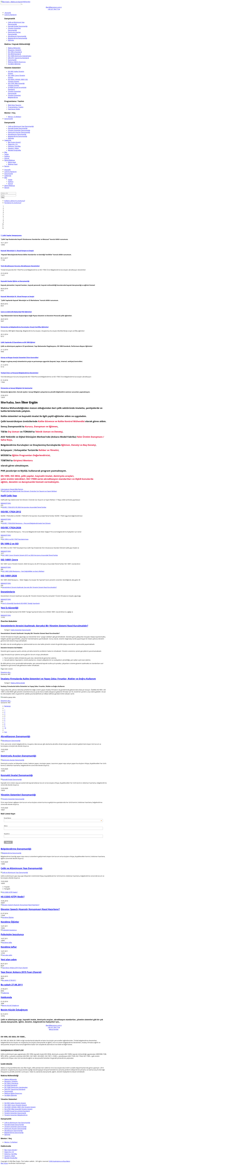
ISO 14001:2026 (9, 575)
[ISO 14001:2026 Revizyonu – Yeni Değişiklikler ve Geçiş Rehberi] (22, 571)
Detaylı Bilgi (14, 489)
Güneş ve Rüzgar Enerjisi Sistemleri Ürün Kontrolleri (19, 358)
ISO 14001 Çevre (9, 559)
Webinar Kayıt (12, 164)
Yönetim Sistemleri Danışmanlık (14, 92)
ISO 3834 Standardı (14, 54)
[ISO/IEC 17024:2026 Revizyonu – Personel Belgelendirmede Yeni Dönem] (26, 523)
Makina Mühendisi (14, 48)
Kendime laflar (9, 946)
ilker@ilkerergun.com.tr (54, 7)
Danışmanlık (12, 60)
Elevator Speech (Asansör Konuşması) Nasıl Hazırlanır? (30, 909)
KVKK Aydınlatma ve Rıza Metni (59, 1161)
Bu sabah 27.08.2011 (12, 984)
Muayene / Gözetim (14, 50)
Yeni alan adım (9, 959)
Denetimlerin (8, 591)
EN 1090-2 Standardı (15, 52)
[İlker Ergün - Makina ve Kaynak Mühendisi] (15, 2)
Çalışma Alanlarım (10, 172)
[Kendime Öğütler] (7, 917)
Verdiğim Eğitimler (14, 64)
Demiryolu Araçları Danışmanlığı (14, 33)
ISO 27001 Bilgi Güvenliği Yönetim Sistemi (16, 84)
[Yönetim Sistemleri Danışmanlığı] (12, 799)
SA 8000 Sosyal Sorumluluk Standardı (17, 1111)
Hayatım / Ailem (13, 148)
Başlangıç (7, 706)
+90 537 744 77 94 (54, 9)
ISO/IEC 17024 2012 (11, 511)
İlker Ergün (4, 1163)
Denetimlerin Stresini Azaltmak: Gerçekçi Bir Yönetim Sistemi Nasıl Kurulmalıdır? (44, 625)
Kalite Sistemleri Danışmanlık (21, 630)
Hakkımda (7, 176)
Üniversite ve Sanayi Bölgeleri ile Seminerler (16, 388)
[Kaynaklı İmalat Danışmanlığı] (11, 779)
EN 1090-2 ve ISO (10, 543)
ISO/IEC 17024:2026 (11, 527)
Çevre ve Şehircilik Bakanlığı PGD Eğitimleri (16, 312)
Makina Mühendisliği (18, 683)
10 (5, 728)
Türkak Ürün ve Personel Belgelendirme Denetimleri (19, 373)
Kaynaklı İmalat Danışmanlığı (17, 26)
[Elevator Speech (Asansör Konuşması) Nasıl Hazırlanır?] (20, 905)
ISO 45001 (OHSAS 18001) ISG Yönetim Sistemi (18, 80)
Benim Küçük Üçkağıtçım (14, 1009)
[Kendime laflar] (6, 943)
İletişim (6, 188)
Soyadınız (7, 833)
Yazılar (10, 180)
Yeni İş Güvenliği (9, 607)
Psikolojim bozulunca (12, 934)
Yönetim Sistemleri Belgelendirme (14, 96)
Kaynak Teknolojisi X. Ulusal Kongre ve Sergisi (17, 251)
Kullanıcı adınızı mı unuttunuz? (14, 201)
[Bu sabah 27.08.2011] (8, 980)
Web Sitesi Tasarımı (14, 105)
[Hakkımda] (5, 993)
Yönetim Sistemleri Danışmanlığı (14, 29)
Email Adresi (53, 818)
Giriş (2, 197)
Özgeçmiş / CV (13, 144)
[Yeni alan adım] (6, 955)
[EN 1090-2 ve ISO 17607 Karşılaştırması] (14, 539)
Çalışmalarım (5, 489)
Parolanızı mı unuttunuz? (12, 203)
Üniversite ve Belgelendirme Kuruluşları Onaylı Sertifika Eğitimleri (25, 327)
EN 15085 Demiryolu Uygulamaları (19, 56)
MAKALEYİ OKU (6, 503)
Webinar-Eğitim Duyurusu (17, 62)
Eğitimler (11, 40)
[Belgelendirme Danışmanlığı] (11, 853)
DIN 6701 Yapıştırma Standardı (18, 58)
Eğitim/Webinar (9, 186)
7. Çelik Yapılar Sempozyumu (11, 235)
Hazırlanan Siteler (14, 109)
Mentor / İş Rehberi (14, 117)
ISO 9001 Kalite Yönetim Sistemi (15, 1103)
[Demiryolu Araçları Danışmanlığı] (12, 760)
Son (5, 732)
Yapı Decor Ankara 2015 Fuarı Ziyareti (21, 972)
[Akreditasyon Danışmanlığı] (10, 741)
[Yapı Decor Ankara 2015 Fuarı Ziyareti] (14, 968)
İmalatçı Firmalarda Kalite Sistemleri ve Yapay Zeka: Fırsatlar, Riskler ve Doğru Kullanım (48, 678)
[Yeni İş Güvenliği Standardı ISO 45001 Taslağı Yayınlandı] (20, 603)
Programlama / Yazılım (15, 107)
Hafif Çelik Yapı (9, 495)
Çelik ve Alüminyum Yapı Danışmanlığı (16, 23)
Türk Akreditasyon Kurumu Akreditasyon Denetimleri (20, 266)
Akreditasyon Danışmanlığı (17, 36)
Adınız (6, 826)
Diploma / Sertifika (14, 146)
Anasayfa (7, 170)
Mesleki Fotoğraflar (14, 150)
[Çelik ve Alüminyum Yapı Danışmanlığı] (14, 873)
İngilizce (10, 182)
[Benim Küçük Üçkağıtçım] (10, 1005)
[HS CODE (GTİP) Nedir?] (9, 892)
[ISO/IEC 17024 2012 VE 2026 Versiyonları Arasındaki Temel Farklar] (23, 507)
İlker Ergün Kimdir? (14, 142)
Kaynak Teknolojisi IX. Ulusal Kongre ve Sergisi (17, 296)
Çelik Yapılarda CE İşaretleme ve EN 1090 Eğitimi (18, 342)
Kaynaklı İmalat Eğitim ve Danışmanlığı (15, 281)
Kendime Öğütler (10, 921)
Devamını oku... (6, 672)
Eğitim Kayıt (12, 162)
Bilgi (5, 178)
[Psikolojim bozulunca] (9, 930)
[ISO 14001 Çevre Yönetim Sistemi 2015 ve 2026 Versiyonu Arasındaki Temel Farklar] (29, 555)
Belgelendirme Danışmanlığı (17, 38)
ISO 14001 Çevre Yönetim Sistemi (15, 1105)
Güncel (10, 184)
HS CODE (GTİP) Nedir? (12, 896)
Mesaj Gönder (54, 1029)
